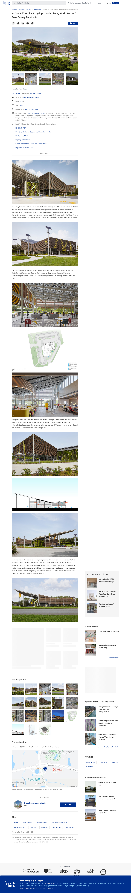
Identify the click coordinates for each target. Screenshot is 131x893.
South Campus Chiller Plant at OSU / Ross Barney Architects (108, 723)
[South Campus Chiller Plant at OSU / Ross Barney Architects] (90, 725)
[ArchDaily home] (6, 3)
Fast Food (16, 93)
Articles (78, 3)
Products (85, 3)
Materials (115, 762)
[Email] (27, 23)
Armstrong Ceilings (38, 113)
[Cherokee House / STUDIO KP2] (90, 787)
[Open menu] (126, 3)
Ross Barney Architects (31, 97)
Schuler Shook (27, 140)
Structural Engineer (22, 132)
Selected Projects (42, 823)
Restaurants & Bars (19, 827)
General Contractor (22, 144)
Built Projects (27, 823)
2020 (21, 105)
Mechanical (19, 136)
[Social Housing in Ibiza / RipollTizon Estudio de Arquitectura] (92, 595)
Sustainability (90, 762)
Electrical (18, 128)
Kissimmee (44, 827)
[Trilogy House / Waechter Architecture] (90, 815)
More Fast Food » (114, 657)
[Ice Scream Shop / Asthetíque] (90, 636)
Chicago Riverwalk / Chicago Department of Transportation (108, 709)
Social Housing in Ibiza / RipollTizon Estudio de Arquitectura (107, 594)
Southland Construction (38, 144)
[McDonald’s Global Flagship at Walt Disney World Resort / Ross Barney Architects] (18, 689)
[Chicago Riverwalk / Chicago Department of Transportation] (90, 711)
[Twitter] (18, 23)
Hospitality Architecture (59, 823)
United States (35, 93)
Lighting (18, 140)
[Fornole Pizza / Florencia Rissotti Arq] (90, 650)
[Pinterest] (32, 23)
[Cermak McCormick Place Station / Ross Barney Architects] (90, 739)
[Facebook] (13, 23)
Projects (71, 3)
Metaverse (89, 767)
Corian (29, 113)
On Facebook (57, 827)
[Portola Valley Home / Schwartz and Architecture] (90, 801)
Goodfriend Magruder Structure (41, 132)
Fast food (33, 827)
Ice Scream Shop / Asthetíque (108, 631)
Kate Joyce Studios (31, 109)
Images (98, 3)
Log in (109, 3)
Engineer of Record (22, 148)
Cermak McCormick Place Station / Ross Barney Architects (107, 737)
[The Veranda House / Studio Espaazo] (92, 608)
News (92, 3)
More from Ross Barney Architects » (108, 747)
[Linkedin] (22, 23)
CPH (31, 148)
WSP (24, 128)
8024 (21, 101)
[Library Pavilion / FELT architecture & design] (92, 583)
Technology (103, 762)
